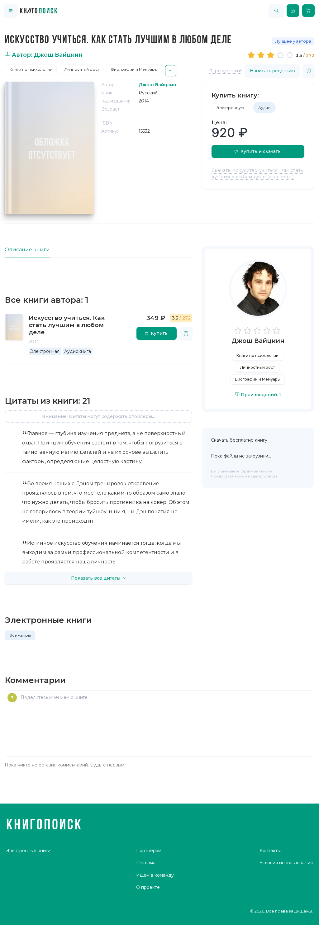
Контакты (270, 850)
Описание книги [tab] (27, 250)
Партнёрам (148, 850)
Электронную (231, 107)
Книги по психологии (30, 69)
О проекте (148, 887)
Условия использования (286, 863)
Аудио (264, 107)
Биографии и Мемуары (134, 69)
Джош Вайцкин (257, 340)
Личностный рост (81, 69)
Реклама (145, 863)
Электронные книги (28, 850)
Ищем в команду (155, 875)
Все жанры (20, 635)
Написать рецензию (272, 71)
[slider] (271, 55)
